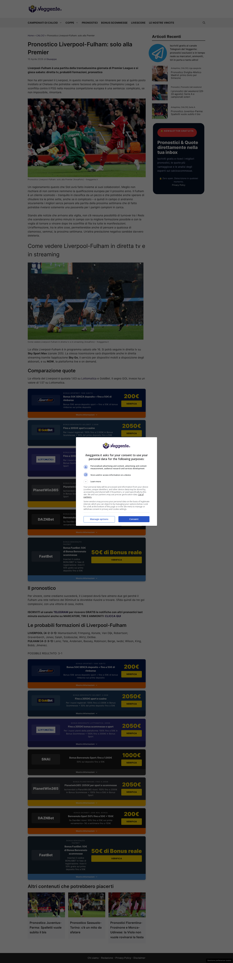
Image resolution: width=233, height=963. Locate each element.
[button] (116, 481)
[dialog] (116, 481)
